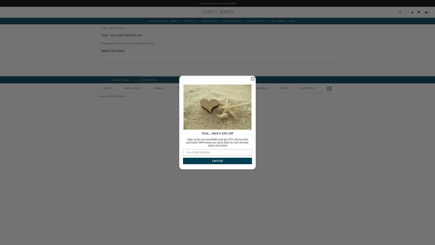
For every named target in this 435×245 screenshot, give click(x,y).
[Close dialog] (252, 78)
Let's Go (217, 160)
